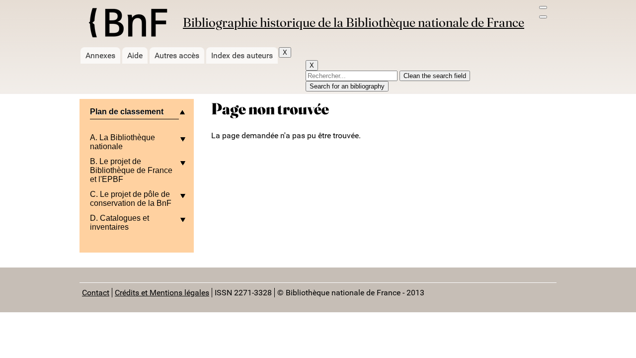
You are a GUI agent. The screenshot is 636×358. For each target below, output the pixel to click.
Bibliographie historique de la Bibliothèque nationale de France (353, 22)
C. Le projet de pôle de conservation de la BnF (130, 198)
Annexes (100, 55)
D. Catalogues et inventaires (119, 222)
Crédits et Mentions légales (162, 292)
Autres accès (177, 55)
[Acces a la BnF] (127, 24)
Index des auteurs (242, 55)
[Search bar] (543, 16)
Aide (135, 55)
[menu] (543, 7)
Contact (95, 292)
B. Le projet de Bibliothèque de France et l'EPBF (131, 170)
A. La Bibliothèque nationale (122, 142)
